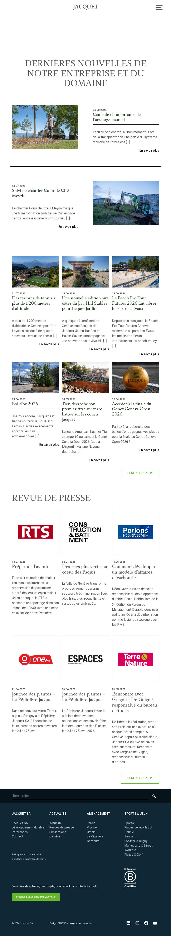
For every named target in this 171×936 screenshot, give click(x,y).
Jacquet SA (85, 6)
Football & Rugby (135, 841)
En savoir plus (149, 150)
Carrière (54, 836)
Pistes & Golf (133, 854)
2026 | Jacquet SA (23, 923)
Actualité (55, 823)
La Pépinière (95, 836)
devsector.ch (88, 923)
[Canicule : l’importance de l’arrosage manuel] (45, 127)
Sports (129, 823)
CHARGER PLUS (140, 473)
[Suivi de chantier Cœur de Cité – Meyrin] (126, 203)
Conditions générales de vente (29, 858)
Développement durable (28, 827)
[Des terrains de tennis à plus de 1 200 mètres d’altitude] (35, 272)
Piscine (92, 827)
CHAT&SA (63, 923)
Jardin (91, 823)
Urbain (91, 832)
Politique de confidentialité (26, 854)
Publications (57, 832)
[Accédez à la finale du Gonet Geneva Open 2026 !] (135, 377)
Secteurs (93, 841)
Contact (17, 836)
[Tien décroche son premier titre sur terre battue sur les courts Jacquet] (85, 377)
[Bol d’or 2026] (35, 377)
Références (20, 832)
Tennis (129, 836)
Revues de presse (61, 827)
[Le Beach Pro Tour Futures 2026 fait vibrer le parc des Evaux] (135, 272)
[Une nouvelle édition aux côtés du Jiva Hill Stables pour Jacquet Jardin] (85, 272)
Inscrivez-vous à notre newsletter (36, 896)
